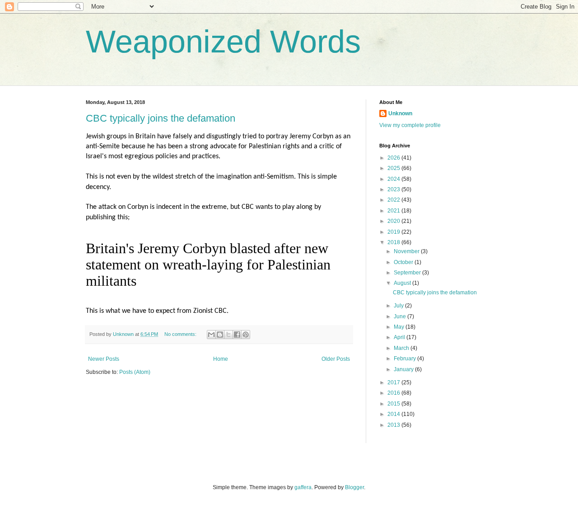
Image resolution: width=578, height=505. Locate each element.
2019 (394, 232)
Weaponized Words (223, 41)
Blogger (354, 487)
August (403, 283)
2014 (394, 414)
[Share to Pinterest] (245, 334)
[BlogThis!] (219, 334)
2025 (394, 168)
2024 (394, 179)
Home (220, 359)
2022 (394, 200)
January (404, 369)
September (408, 272)
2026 (394, 158)
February (405, 358)
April (400, 337)
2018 (394, 242)
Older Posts (336, 359)
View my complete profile (410, 125)
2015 (394, 404)
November (407, 251)
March (402, 348)
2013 (394, 425)
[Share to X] (228, 334)
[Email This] (211, 334)
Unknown (400, 113)
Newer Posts (103, 359)
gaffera (303, 487)
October (404, 262)
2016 (394, 393)
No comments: (181, 334)
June (400, 316)
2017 (394, 382)
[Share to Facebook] (237, 334)
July (399, 305)
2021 (394, 211)
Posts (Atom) (134, 372)
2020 (394, 221)
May (400, 327)
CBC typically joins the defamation (160, 118)
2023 (394, 189)
